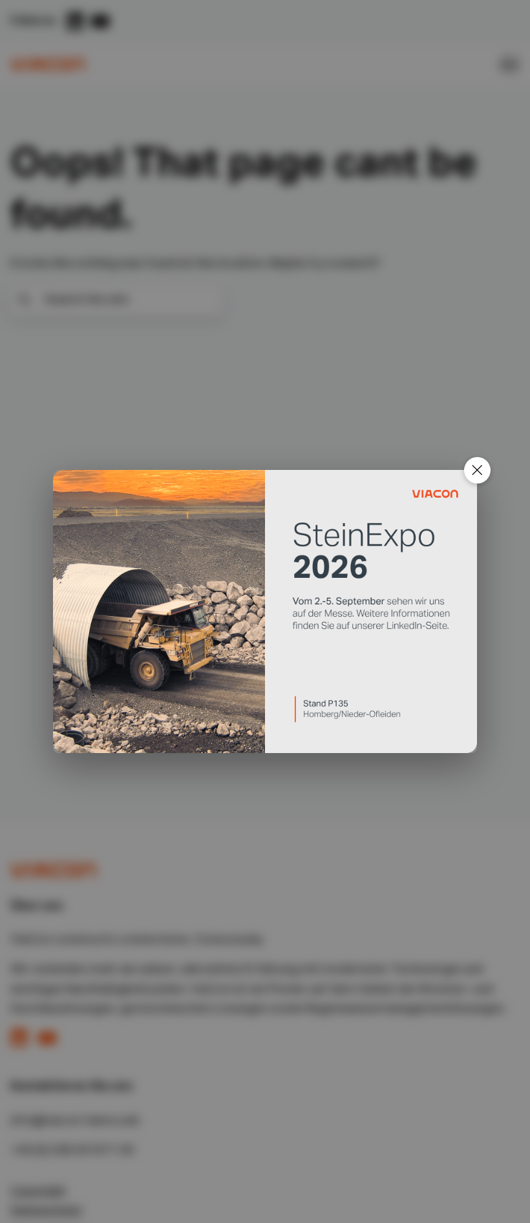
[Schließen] (477, 470)
